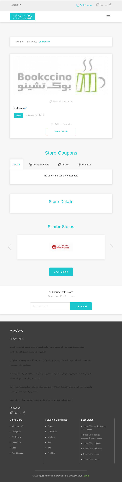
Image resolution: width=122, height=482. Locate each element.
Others (50, 426)
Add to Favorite (63, 124)
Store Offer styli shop (92, 448)
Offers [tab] (65, 164)
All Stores (31, 41)
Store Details (61, 131)
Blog (14, 447)
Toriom (85, 475)
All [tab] (18, 164)
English (15, 5)
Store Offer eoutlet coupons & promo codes (91, 436)
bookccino (44, 41)
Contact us (16, 442)
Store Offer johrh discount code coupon (93, 428)
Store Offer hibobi (91, 454)
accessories (52, 431)
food (49, 442)
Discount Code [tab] (40, 164)
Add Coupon (85, 5)
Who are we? (17, 426)
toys (49, 447)
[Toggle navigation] (108, 17)
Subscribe (82, 306)
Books (18, 115)
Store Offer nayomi (91, 459)
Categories (16, 431)
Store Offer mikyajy (92, 443)
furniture (51, 437)
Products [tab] (85, 164)
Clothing (51, 453)
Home (19, 41)
